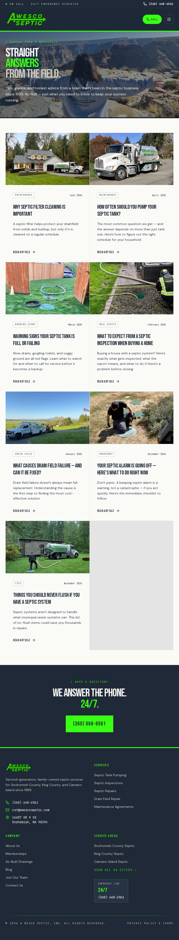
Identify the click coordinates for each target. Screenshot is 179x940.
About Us (13, 846)
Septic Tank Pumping (110, 775)
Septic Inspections (108, 783)
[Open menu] (169, 19)
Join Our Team (17, 877)
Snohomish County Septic (114, 846)
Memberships (16, 854)
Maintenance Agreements (114, 807)
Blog (9, 869)
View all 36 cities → (115, 870)
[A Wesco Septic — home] (26, 19)
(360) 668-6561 (89, 723)
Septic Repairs (105, 791)
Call (154, 19)
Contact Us (14, 885)
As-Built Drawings (19, 861)
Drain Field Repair (107, 799)
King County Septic (109, 854)
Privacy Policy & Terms (150, 923)
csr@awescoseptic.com (30, 810)
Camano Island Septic (111, 861)
